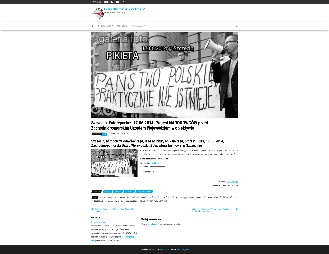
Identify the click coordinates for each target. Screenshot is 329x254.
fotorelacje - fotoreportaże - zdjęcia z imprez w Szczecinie (151, 197)
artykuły (107, 191)
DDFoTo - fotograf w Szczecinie (112, 197)
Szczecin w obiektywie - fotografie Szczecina (148, 201)
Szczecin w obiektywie (144, 191)
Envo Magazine (183, 249)
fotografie (118, 191)
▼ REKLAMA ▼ (138, 26)
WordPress (164, 249)
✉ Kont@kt (122, 26)
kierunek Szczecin (120, 134)
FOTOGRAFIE (97, 2)
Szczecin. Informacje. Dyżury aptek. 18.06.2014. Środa (114, 210)
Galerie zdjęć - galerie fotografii (189, 197)
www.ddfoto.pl (155, 163)
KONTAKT (123, 2)
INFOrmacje (129, 191)
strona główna (105, 26)
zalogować (154, 224)
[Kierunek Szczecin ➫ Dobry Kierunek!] (92, 26)
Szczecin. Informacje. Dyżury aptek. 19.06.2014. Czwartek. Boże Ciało (212, 210)
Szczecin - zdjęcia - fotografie (116, 201)
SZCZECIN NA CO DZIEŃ (112, 2)
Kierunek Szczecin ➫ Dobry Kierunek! (124, 9)
